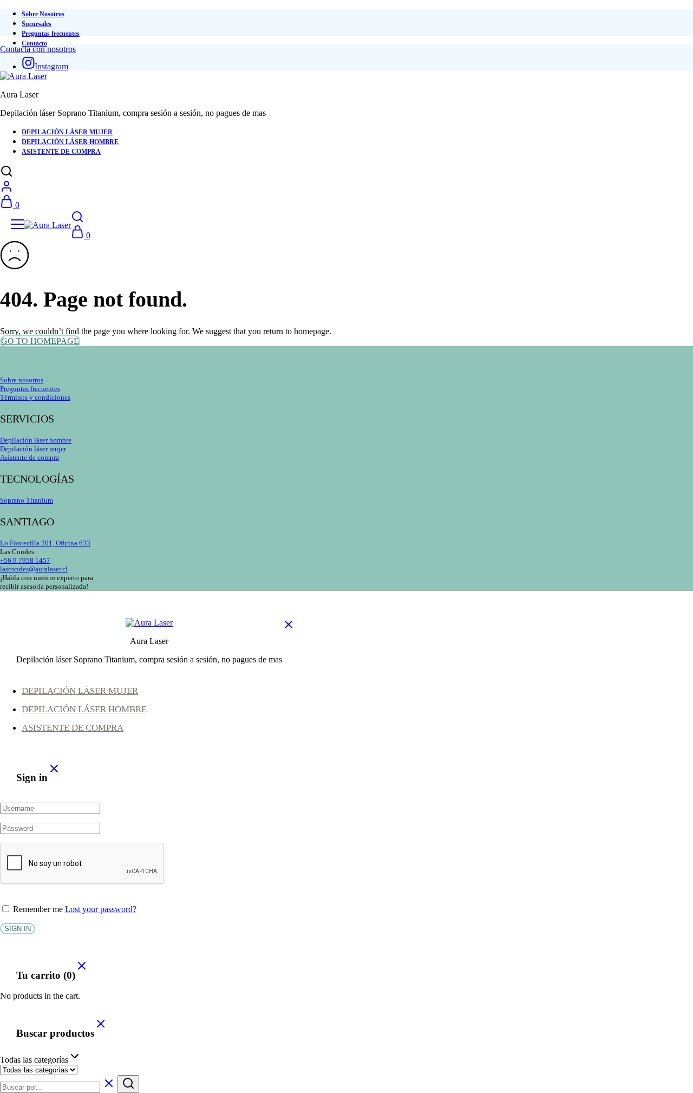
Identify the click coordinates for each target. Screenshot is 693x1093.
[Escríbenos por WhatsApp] (659, 1059)
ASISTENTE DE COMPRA (61, 151)
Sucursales (36, 24)
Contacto (34, 43)
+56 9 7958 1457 (25, 560)
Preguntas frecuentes (51, 33)
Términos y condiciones (35, 397)
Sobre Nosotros (43, 14)
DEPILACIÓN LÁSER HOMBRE (70, 142)
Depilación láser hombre (35, 440)
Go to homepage (40, 341)
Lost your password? (100, 909)
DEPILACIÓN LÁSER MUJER (67, 132)
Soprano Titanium (26, 500)
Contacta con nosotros (38, 49)
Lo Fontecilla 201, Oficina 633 (45, 543)
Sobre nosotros (21, 380)
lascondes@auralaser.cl (34, 569)
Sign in (17, 929)
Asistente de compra (29, 457)
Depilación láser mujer (33, 449)
